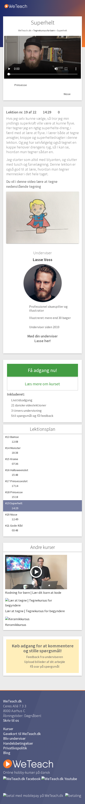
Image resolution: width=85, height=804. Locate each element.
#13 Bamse (12, 439)
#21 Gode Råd (13, 528)
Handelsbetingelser (18, 743)
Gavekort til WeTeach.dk (22, 733)
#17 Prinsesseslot (16, 483)
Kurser (8, 728)
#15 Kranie (11, 461)
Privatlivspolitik (15, 748)
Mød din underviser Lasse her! (42, 338)
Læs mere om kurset (42, 383)
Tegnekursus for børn (44, 30)
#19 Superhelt (13, 505)
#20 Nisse (11, 517)
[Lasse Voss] (42, 283)
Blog (6, 752)
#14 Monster (13, 450)
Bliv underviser (14, 738)
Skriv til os (11, 720)
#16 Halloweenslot (16, 472)
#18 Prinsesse (14, 494)
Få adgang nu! (42, 370)
